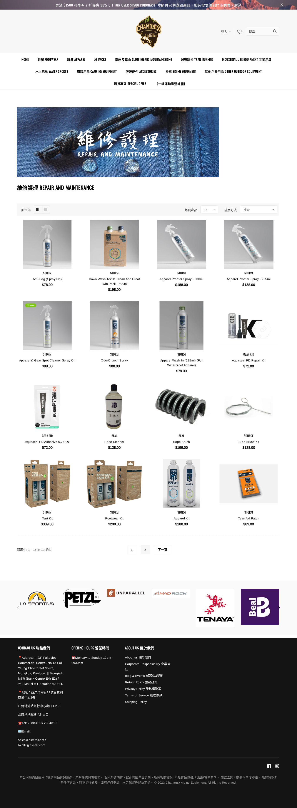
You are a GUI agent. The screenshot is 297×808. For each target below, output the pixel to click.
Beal (114, 435)
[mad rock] (171, 593)
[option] (37, 598)
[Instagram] (277, 766)
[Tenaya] (215, 608)
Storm (47, 272)
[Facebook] (269, 766)
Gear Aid (248, 354)
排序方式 (230, 209)
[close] (282, 5)
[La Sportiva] (37, 598)
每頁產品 (191, 209)
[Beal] (260, 607)
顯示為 (26, 209)
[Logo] (148, 31)
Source (249, 435)
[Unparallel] (126, 593)
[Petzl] (82, 598)
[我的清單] (238, 31)
